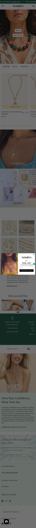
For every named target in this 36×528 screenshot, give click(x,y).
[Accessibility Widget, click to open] (34, 264)
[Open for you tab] (6, 521)
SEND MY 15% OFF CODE (27, 270)
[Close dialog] (34, 254)
